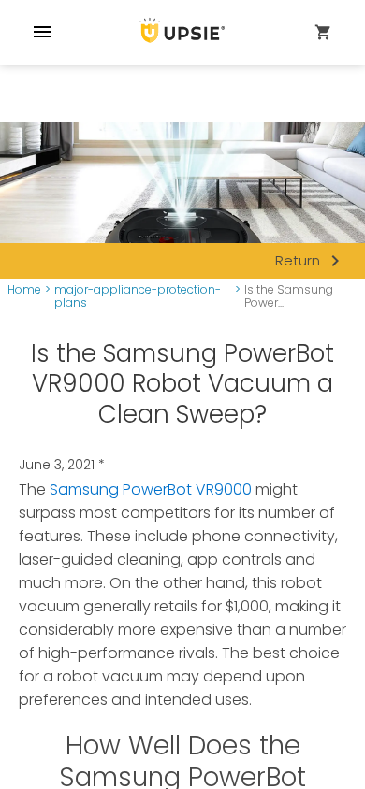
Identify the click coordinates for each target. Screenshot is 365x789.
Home (24, 290)
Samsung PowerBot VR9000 (151, 489)
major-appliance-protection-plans (137, 296)
